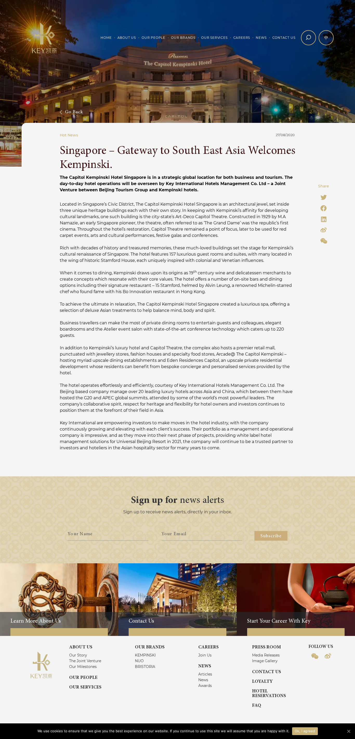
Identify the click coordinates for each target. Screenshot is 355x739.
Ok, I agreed (305, 731)
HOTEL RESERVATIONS (269, 693)
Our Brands (183, 38)
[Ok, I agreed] (348, 731)
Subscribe (270, 536)
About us (126, 38)
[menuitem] (106, 38)
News (261, 38)
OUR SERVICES (85, 687)
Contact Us (283, 38)
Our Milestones (83, 666)
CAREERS (208, 647)
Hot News (69, 135)
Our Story (78, 655)
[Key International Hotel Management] (45, 37)
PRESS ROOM (266, 647)
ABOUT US (80, 647)
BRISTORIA (145, 666)
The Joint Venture (85, 661)
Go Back (74, 112)
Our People (153, 38)
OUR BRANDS (150, 647)
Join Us (205, 655)
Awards (205, 685)
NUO (139, 661)
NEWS (204, 666)
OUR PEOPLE (83, 677)
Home (106, 38)
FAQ (256, 705)
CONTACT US (266, 672)
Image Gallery (265, 661)
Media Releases (266, 655)
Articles (205, 674)
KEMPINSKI (145, 655)
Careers (241, 38)
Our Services (214, 38)
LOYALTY (262, 681)
